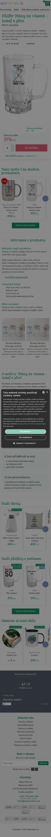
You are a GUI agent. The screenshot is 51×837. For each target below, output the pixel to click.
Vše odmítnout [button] (25, 437)
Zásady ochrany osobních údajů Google (31, 424)
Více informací (8, 426)
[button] (25, 443)
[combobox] (43, 392)
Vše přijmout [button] (25, 431)
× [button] (47, 392)
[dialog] (25, 418)
